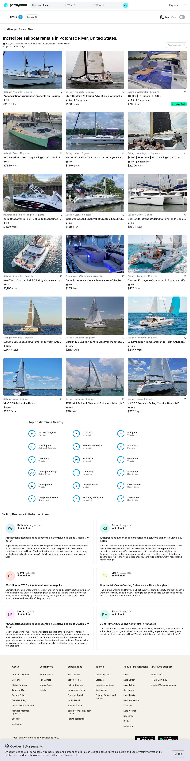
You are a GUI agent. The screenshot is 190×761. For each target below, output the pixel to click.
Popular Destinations (136, 666)
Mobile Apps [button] (46, 685)
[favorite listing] (61, 92)
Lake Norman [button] (130, 710)
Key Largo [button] (128, 716)
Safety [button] (43, 690)
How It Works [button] (46, 674)
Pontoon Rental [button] (75, 695)
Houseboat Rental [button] (76, 690)
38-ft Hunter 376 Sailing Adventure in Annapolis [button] (33, 585)
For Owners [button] (45, 680)
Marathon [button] (128, 726)
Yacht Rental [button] (74, 700)
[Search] (125, 5)
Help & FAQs (157, 674)
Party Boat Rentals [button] (77, 718)
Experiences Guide (105, 685)
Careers (16, 680)
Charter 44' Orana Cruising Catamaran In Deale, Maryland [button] (134, 585)
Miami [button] (126, 674)
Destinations (101, 690)
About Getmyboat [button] (20, 674)
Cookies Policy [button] (19, 700)
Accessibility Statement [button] (23, 705)
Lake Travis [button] (129, 695)
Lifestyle (100, 680)
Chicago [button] (128, 705)
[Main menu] (185, 5)
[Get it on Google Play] (168, 739)
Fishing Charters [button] (75, 685)
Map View (170, 17)
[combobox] (47, 5)
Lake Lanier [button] (129, 680)
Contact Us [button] (17, 724)
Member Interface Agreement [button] (20, 712)
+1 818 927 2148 (159, 680)
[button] (31, 43)
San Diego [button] (129, 690)
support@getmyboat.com (163, 685)
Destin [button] (127, 721)
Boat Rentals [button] (74, 674)
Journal (100, 666)
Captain (30, 17)
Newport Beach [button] (131, 700)
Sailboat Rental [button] (75, 705)
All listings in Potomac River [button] (20, 29)
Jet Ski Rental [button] (74, 680)
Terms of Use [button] (87, 751)
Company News (103, 674)
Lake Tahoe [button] (129, 685)
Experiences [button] (75, 666)
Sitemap (16, 718)
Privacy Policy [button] (72, 755)
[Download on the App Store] (145, 739)
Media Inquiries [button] (19, 685)
